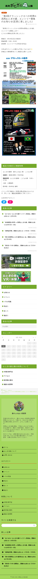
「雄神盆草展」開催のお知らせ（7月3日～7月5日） (20, 231)
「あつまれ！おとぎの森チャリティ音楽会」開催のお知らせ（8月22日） (20, 215)
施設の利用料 (16, 193)
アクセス (7, 376)
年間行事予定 (8, 372)
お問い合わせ (8, 455)
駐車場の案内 (8, 380)
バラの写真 (7, 301)
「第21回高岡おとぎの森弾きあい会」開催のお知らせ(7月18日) (20, 238)
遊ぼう (6, 315)
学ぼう (6, 306)
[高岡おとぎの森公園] (19, 8)
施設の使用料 (8, 384)
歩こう (6, 311)
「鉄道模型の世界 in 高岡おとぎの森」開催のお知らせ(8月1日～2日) (19, 223)
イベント (7, 297)
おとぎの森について (10, 451)
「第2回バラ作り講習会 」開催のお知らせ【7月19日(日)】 (19, 247)
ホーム (6, 447)
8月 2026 (19, 337)
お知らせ (4, 12)
